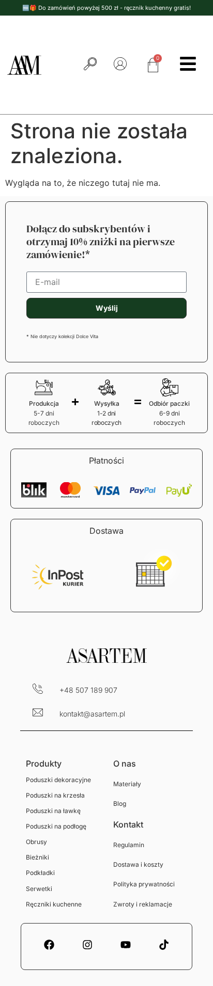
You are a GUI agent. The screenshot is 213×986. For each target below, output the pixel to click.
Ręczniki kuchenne (54, 904)
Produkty (44, 763)
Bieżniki (37, 857)
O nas (124, 763)
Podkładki (40, 873)
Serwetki (39, 889)
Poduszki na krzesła (55, 795)
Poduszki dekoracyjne (58, 780)
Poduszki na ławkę (53, 811)
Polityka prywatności (144, 884)
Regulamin (128, 845)
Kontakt (128, 824)
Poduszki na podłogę (56, 826)
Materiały (127, 784)
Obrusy (36, 842)
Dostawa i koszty (138, 864)
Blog (119, 803)
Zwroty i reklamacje (142, 904)
